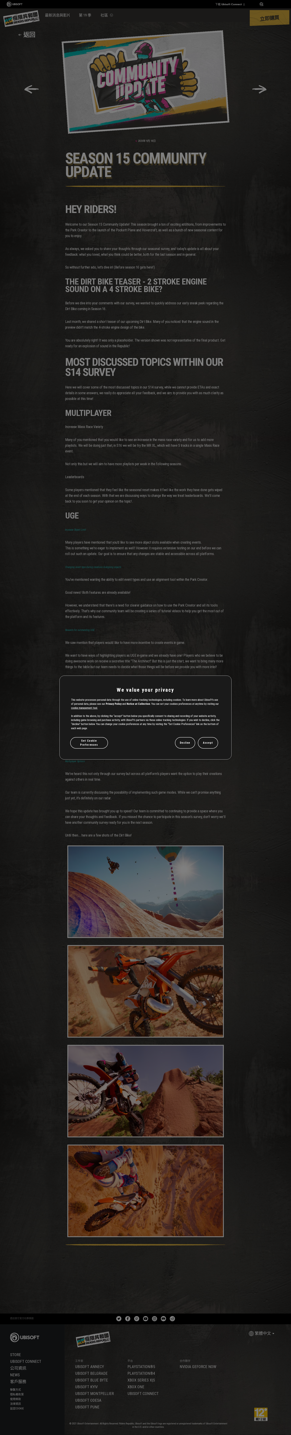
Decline (185, 742)
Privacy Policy (114, 703)
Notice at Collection (138, 703)
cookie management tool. (84, 708)
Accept (208, 742)
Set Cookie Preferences (89, 742)
